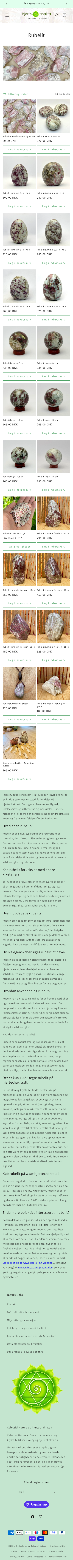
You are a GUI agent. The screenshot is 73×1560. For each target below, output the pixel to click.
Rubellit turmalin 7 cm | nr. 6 (16, 193)
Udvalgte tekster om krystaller (24, 1343)
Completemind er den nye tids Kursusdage (31, 1336)
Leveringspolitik (16, 1556)
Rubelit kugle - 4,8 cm (13, 420)
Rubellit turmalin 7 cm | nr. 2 (16, 306)
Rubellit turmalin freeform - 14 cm (19, 590)
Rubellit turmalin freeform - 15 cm (53, 533)
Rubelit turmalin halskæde (16, 703)
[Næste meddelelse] (66, 4)
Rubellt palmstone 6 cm (48, 136)
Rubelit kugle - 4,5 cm (13, 363)
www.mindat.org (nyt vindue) (35, 1267)
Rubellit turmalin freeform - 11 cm (53, 646)
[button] (7, 15)
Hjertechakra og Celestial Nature (31, 1546)
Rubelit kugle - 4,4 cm (47, 363)
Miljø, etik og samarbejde (21, 1320)
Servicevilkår (57, 1551)
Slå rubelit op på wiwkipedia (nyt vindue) (27, 1262)
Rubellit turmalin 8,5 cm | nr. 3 (51, 249)
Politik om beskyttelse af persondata (30, 1551)
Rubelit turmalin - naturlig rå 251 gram (53, 705)
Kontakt (11, 1304)
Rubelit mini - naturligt (14, 533)
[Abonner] (54, 1492)
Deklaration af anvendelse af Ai (25, 1351)
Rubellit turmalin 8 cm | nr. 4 (16, 249)
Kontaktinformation (58, 1556)
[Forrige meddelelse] (6, 4)
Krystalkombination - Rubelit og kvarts (18, 764)
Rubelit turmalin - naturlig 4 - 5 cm (19, 136)
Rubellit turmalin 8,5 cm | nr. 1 (51, 306)
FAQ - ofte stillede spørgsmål (23, 1312)
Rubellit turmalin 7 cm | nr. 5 (50, 193)
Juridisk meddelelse (36, 1556)
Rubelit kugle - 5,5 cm (47, 476)
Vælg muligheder (19, 546)
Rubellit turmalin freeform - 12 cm (53, 590)
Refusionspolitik (57, 1546)
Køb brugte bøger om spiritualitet (26, 1328)
